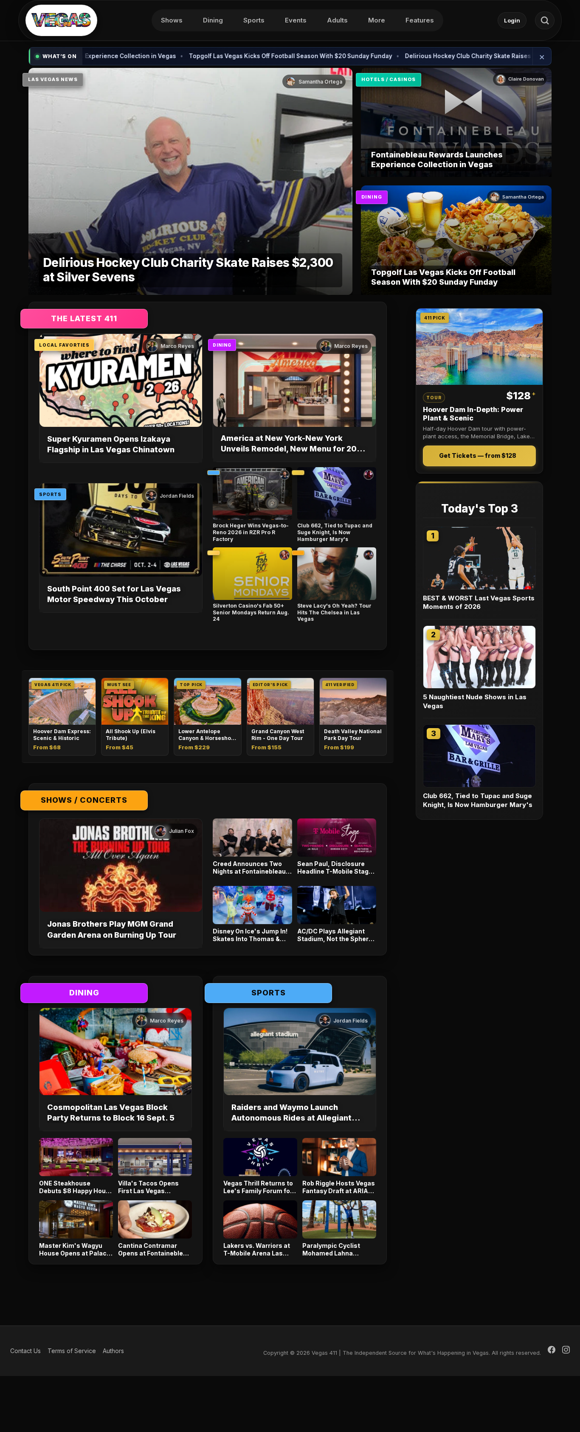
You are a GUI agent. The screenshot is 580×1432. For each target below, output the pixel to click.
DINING (371, 197)
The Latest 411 (84, 318)
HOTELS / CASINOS (388, 79)
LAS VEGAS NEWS (53, 79)
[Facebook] (551, 1351)
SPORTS (50, 494)
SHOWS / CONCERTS (84, 800)
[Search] (545, 20)
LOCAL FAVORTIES (64, 344)
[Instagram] (566, 1351)
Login (512, 20)
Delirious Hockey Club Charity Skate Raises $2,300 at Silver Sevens (445, 56)
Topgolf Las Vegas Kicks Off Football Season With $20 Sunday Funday (232, 56)
